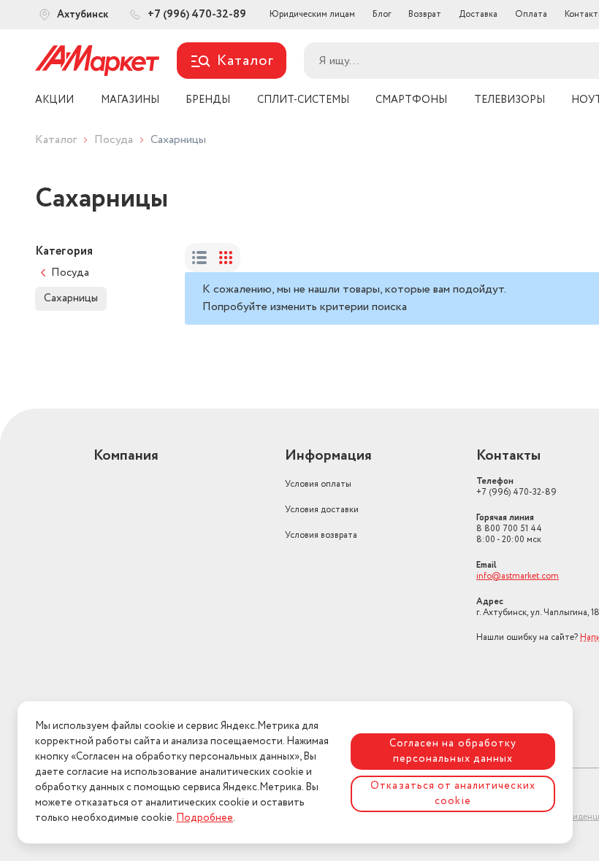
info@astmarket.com (517, 576)
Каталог (56, 139)
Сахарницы (71, 298)
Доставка (478, 14)
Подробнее (204, 818)
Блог (382, 14)
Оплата (531, 14)
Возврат (424, 14)
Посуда (113, 139)
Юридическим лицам (312, 14)
